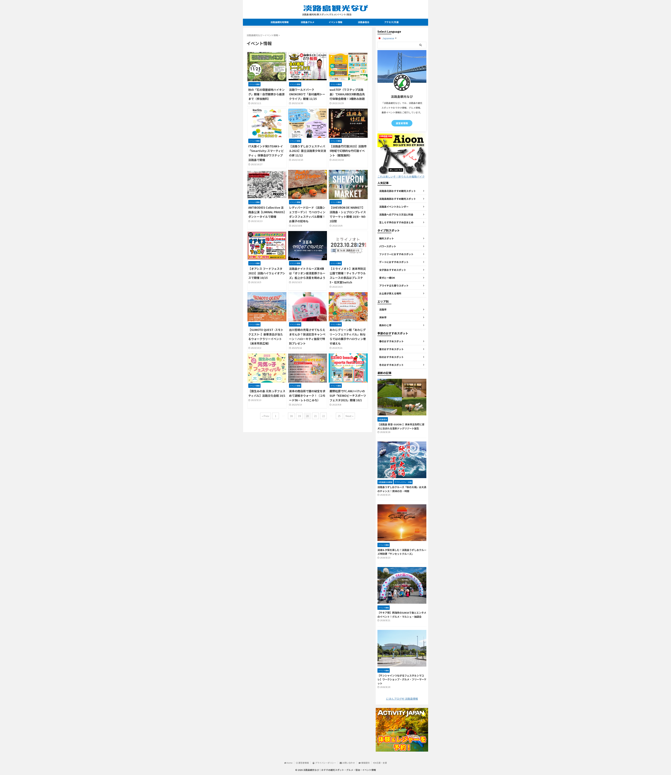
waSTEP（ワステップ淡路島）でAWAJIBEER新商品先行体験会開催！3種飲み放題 (347, 94)
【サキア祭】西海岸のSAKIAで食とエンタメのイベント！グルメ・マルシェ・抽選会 (401, 614)
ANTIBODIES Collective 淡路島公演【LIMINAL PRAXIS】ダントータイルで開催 (266, 212)
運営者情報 (402, 123)
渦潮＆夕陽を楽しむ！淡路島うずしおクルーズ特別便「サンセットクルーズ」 (401, 552)
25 (339, 416)
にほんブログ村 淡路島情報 (402, 698)
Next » (349, 416)
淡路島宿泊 (363, 22)
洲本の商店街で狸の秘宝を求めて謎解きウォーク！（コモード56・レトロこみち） (307, 395)
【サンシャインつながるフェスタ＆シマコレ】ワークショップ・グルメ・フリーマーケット (401, 679)
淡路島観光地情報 (279, 22)
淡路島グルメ (307, 22)
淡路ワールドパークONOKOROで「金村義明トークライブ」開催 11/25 (307, 94)
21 (315, 416)
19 (299, 416)
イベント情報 (335, 22)
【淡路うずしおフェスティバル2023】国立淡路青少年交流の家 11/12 (307, 150)
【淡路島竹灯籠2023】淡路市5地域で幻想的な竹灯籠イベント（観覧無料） (348, 150)
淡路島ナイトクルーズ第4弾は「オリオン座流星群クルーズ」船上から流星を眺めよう (307, 273)
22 (323, 416)
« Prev (265, 416)
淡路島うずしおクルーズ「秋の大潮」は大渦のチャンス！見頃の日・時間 (401, 489)
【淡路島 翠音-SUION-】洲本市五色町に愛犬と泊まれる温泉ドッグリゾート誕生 (400, 426)
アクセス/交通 (391, 22)
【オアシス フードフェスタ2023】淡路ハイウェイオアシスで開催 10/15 (266, 273)
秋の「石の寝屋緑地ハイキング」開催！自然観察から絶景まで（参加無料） (266, 94)
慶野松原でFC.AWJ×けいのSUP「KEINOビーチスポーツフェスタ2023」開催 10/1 (348, 395)
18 (291, 416)
